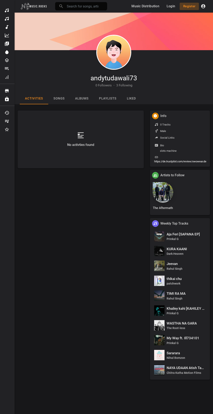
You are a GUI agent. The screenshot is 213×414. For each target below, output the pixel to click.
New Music (7, 27)
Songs (59, 98)
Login (171, 6)
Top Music (7, 35)
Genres (7, 60)
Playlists (7, 69)
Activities (34, 98)
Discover (7, 10)
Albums (7, 44)
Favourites (7, 129)
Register (189, 6)
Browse (7, 91)
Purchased (7, 99)
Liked (131, 98)
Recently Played (7, 113)
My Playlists (7, 121)
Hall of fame (7, 77)
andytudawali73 (113, 78)
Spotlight (7, 52)
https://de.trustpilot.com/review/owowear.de (180, 161)
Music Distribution (7, 19)
